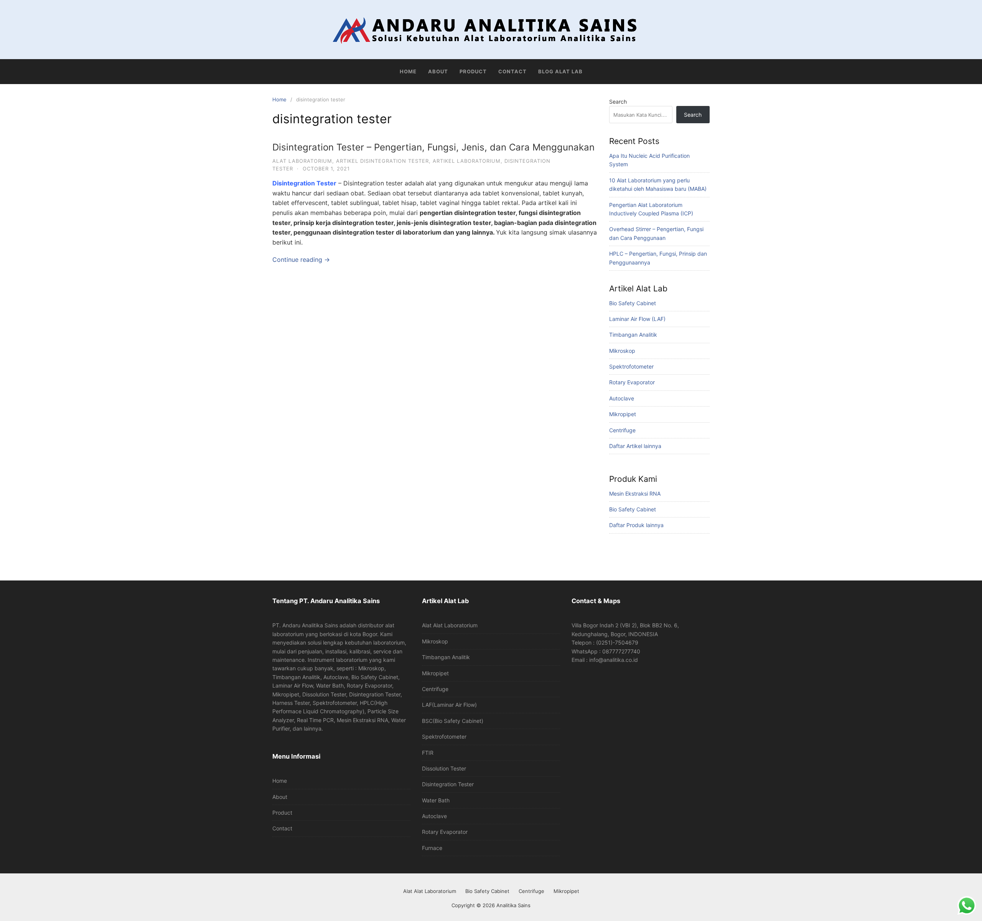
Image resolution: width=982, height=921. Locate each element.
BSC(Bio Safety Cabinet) (452, 721)
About (438, 71)
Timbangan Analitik (633, 334)
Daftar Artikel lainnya (635, 446)
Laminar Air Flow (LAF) (637, 319)
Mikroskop (622, 350)
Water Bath (436, 800)
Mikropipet (622, 414)
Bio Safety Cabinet (632, 303)
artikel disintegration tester (382, 161)
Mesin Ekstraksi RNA (635, 493)
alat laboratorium (302, 161)
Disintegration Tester (304, 183)
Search (618, 101)
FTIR (427, 752)
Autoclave (621, 398)
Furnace (432, 848)
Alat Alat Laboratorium (450, 625)
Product (473, 71)
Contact (512, 71)
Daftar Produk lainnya (636, 525)
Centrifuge (622, 430)
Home (408, 71)
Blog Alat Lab (560, 71)
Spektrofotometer (631, 366)
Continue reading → (301, 259)
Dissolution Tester (444, 768)
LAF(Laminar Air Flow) (449, 704)
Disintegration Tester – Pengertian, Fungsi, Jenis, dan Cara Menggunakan (433, 147)
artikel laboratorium (467, 161)
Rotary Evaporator (632, 382)
